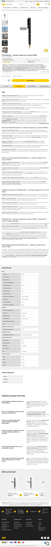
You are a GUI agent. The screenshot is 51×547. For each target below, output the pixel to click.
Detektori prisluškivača (43, 7)
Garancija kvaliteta (17, 526)
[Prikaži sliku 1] (5, 16)
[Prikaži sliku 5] (5, 43)
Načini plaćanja (29, 522)
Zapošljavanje (46, 1)
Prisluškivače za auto (44, 123)
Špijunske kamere (24, 7)
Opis (6, 86)
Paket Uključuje (31, 86)
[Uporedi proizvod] (21, 480)
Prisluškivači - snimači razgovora (17, 10)
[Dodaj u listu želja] (21, 478)
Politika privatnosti (39, 1)
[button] (29, 33)
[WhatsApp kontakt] (2, 1)
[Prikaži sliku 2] (5, 23)
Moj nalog (16, 527)
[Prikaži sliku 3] (5, 30)
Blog (34, 1)
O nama (26, 1)
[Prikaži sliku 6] (5, 50)
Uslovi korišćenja (29, 526)
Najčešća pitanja (44, 86)
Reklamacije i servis (18, 524)
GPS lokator (33, 7)
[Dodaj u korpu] (20, 495)
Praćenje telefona (7, 7)
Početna (3, 10)
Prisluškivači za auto (6, 120)
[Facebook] (42, 538)
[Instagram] (45, 538)
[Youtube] (48, 538)
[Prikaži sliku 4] (5, 36)
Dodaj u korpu (30, 80)
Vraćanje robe (17, 522)
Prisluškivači (15, 7)
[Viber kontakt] (4, 1)
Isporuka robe (29, 524)
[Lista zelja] (45, 4)
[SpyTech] (7, 4)
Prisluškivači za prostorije (11, 118)
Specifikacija (19, 86)
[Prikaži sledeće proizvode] (47, 486)
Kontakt (30, 1)
